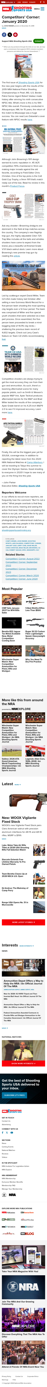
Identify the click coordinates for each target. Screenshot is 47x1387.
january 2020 (11, 545)
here (30, 119)
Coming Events (8, 1147)
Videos (4, 1157)
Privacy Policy (6, 1376)
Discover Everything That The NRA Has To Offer (23, 1335)
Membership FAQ (8, 1185)
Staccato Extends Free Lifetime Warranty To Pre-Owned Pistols (14, 862)
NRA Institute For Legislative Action (15, 1166)
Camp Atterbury (34, 462)
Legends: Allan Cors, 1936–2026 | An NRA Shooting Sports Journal (35, 762)
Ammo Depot (25, 989)
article (17, 255)
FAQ (14, 1380)
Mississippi (31, 550)
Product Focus (17, 186)
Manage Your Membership (12, 1189)
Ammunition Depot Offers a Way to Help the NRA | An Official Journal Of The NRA (23, 983)
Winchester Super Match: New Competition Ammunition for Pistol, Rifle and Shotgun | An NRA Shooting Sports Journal (10, 733)
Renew (25, 2)
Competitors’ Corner (32, 543)
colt (37, 550)
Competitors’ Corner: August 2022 (23, 558)
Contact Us (6, 1121)
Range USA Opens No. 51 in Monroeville (15, 903)
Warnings (5, 1380)
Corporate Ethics (32, 1376)
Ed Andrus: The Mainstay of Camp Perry (15, 889)
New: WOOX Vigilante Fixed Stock (19, 819)
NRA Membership (9, 1178)
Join (19, 2)
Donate (32, 2)
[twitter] (10, 33)
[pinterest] (15, 33)
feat (4, 339)
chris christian (12, 548)
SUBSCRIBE (14, 1095)
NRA (32, 989)
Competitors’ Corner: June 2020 (22, 578)
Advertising (6, 1124)
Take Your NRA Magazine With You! (20, 1271)
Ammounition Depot (12, 989)
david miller (32, 545)
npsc (24, 550)
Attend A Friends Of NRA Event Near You (23, 1366)
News (4, 28)
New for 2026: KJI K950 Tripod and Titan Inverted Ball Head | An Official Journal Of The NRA (22, 996)
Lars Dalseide (17, 543)
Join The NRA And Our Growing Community (18, 1303)
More (17, 785)
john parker (22, 541)
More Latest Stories (28, 922)
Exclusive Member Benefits (12, 1182)
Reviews (5, 1153)
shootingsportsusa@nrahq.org (16, 530)
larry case (21, 545)
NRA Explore (7, 1169)
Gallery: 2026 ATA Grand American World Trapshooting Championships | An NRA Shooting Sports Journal (11, 764)
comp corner (11, 541)
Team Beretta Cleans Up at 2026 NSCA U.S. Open (14, 875)
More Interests (26, 946)
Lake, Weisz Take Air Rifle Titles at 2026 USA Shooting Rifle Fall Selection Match (15, 847)
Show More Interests (28, 1063)
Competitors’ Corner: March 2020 (22, 575)
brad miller (23, 548)
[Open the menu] (42, 8)
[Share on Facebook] (4, 33)
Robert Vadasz (15, 550)
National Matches (11, 1037)
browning (33, 548)
